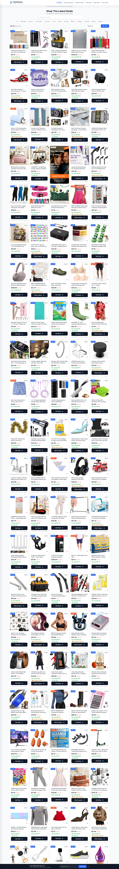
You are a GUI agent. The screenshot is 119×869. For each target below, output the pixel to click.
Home (31, 21)
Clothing (24, 21)
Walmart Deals (80, 2)
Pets (55, 21)
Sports (67, 21)
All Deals (59, 2)
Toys (74, 21)
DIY (61, 21)
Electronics (39, 21)
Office (101, 21)
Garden (48, 21)
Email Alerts (105, 2)
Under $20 (89, 2)
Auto (95, 21)
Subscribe (82, 866)
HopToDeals (18, 2)
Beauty (80, 21)
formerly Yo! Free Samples (17, 3)
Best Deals (97, 2)
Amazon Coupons (68, 2)
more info (70, 6)
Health (87, 21)
